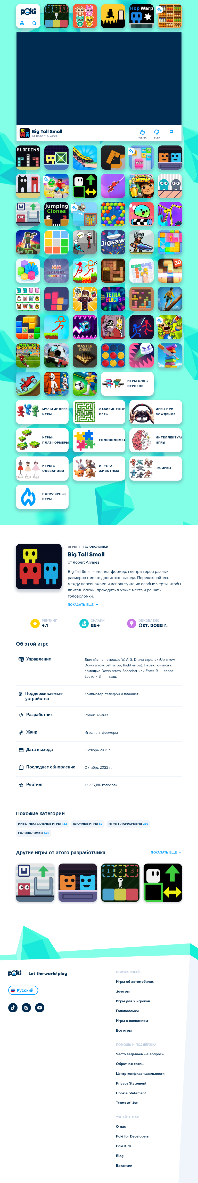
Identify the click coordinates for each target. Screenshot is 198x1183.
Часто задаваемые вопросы (140, 1054)
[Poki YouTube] (39, 1007)
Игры (72, 546)
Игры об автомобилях (135, 982)
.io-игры (123, 991)
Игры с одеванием (132, 1021)
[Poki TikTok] (13, 1007)
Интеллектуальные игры (42, 824)
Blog (119, 1156)
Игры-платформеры (128, 824)
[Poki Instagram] (26, 1007)
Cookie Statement (131, 1093)
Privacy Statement (131, 1083)
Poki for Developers (132, 1136)
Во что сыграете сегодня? (34, 23)
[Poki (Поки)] (28, 11)
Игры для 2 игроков (133, 1001)
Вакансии (124, 1166)
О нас (121, 1127)
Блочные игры (87, 824)
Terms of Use (127, 1103)
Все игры (124, 1030)
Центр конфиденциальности (140, 1074)
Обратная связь (130, 1064)
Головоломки (95, 546)
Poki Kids (123, 1146)
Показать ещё (81, 604)
